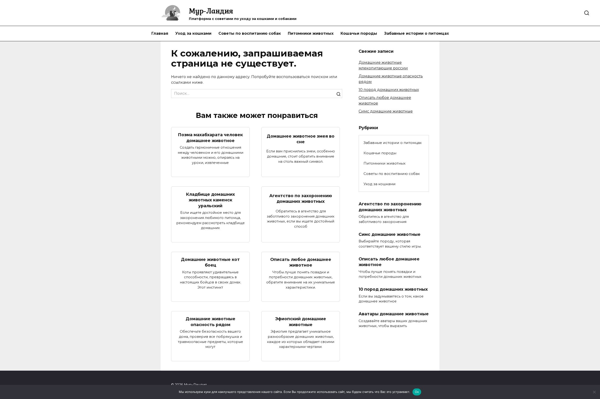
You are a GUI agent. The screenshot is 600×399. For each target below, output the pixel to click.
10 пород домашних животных (389, 89)
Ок (417, 392)
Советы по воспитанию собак (249, 33)
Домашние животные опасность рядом (210, 321)
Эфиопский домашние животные (300, 321)
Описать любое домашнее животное (300, 262)
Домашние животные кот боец (210, 262)
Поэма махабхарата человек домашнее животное (210, 137)
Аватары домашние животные (394, 313)
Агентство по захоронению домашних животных (300, 198)
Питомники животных (311, 33)
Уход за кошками (193, 33)
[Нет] (594, 392)
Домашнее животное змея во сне (300, 138)
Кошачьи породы (359, 33)
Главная (159, 33)
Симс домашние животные (386, 111)
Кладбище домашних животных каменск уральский (210, 200)
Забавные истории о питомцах (416, 33)
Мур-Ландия (211, 10)
